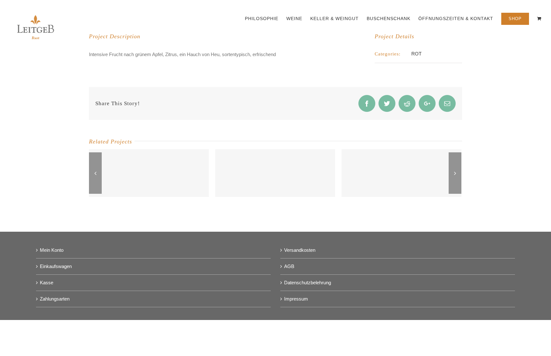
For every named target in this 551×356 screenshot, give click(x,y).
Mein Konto (51, 250)
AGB (289, 266)
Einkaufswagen (56, 266)
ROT (416, 53)
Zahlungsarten (55, 299)
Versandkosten (299, 250)
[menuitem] (265, 18)
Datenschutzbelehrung (307, 282)
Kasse (46, 282)
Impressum (296, 299)
